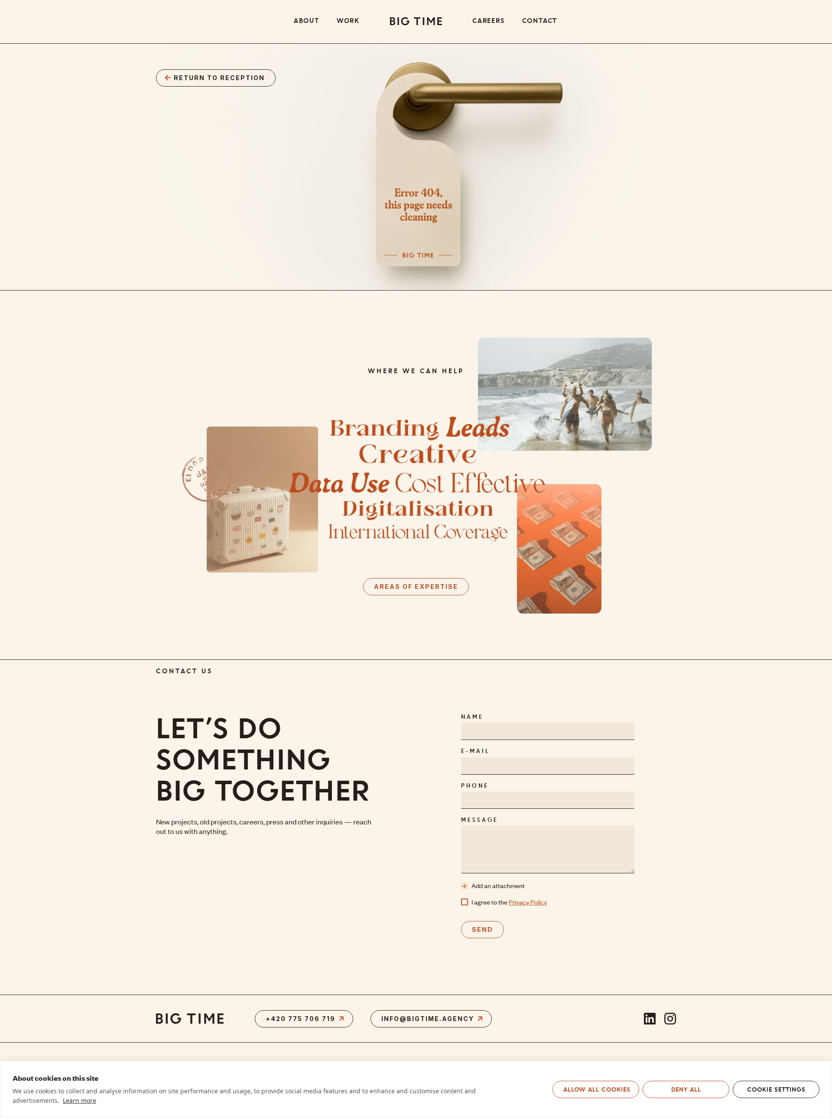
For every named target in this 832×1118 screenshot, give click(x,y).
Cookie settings (776, 1089)
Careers (488, 21)
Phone (475, 785)
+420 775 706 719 (300, 1018)
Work (348, 21)
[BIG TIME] (416, 21)
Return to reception (219, 77)
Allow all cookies (596, 1089)
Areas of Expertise (416, 586)
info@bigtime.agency (427, 1018)
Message (479, 820)
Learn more (79, 1100)
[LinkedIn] (650, 1018)
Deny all (686, 1089)
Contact (540, 21)
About (306, 21)
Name (472, 717)
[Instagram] (670, 1018)
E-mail (475, 751)
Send (482, 929)
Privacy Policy (528, 902)
